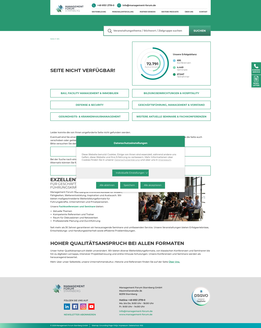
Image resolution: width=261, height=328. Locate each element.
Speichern (129, 185)
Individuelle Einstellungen (130, 173)
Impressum (164, 160)
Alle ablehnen (107, 185)
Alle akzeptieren (152, 185)
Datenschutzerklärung (127, 160)
